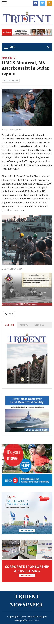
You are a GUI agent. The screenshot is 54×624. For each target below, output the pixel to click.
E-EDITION (9, 325)
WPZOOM (33, 620)
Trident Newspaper (26, 600)
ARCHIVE (24, 325)
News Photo (8, 57)
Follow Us (39, 325)
